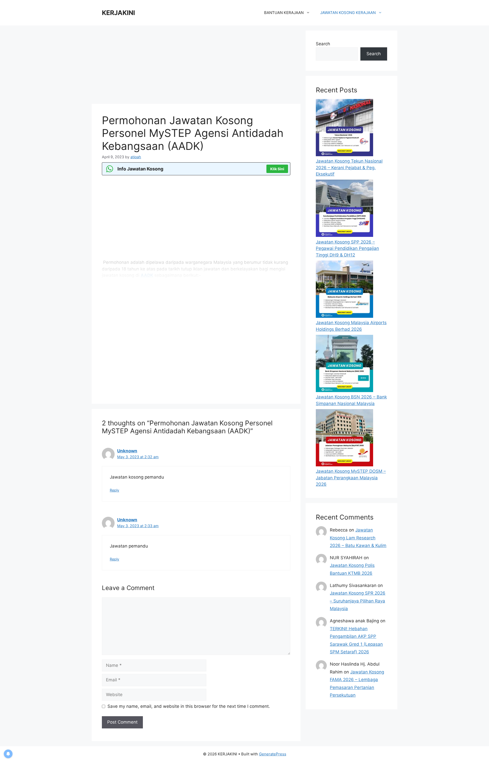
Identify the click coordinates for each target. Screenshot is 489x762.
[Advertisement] (196, 66)
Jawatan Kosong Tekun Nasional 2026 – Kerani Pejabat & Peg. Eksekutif (349, 168)
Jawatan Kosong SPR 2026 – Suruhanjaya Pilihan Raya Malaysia (357, 601)
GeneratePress (272, 754)
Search (323, 43)
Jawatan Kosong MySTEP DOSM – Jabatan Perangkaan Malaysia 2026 (351, 478)
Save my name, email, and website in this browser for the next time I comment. (188, 706)
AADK (147, 275)
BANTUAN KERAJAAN (284, 12)
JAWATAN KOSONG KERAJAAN (348, 12)
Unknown (127, 450)
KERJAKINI (118, 13)
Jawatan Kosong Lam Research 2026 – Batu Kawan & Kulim (358, 537)
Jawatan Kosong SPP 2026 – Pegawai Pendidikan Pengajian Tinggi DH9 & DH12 (347, 248)
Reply (114, 490)
